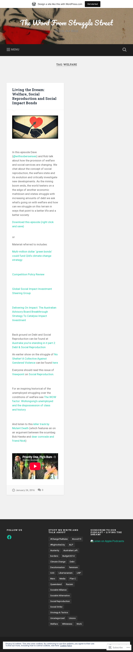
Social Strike (56, 606)
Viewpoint (18, 374)
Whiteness (67, 624)
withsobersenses (24, 156)
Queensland (56, 584)
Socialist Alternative (60, 595)
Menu (15, 49)
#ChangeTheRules (59, 539)
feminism (73, 567)
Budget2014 (68, 556)
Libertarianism (66, 573)
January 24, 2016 (25, 490)
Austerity (54, 550)
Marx (52, 578)
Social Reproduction (41, 374)
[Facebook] (9, 537)
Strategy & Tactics (59, 612)
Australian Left (70, 550)
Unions (72, 618)
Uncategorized (57, 618)
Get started (92, 4)
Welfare (54, 624)
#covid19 (76, 539)
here (55, 362)
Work (79, 624)
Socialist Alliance (58, 589)
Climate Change (57, 561)
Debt (72, 561)
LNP (79, 573)
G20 (52, 573)
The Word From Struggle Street (66, 22)
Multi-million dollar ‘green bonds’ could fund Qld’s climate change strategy (32, 255)
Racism (69, 584)
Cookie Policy (66, 646)
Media (62, 578)
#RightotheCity (57, 544)
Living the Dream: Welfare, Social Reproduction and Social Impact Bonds (34, 96)
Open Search (123, 49)
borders (54, 556)
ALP (71, 544)
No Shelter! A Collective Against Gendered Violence (35, 358)
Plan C (73, 578)
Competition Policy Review (28, 274)
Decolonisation (57, 567)
